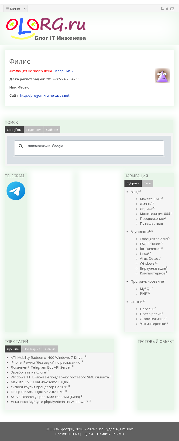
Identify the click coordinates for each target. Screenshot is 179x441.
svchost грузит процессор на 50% (39, 386)
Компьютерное (153, 273)
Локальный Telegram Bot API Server (41, 367)
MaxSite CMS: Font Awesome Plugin (39, 382)
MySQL (146, 288)
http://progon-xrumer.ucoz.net (44, 95)
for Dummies (151, 248)
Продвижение (152, 218)
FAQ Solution (151, 243)
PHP (145, 293)
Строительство (153, 318)
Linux (145, 253)
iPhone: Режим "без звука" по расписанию (46, 362)
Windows (148, 263)
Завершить (63, 70)
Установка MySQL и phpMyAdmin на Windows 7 (49, 401)
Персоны (148, 308)
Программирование (149, 281)
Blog (136, 191)
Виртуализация (153, 268)
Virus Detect (150, 258)
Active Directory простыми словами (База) (45, 396)
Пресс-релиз (151, 313)
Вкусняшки (142, 231)
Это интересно (154, 323)
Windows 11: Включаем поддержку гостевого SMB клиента (60, 377)
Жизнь (147, 203)
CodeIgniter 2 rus (154, 238)
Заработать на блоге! (29, 372)
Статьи (138, 301)
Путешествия (152, 223)
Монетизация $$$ (156, 213)
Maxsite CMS (151, 198)
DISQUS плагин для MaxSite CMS (37, 391)
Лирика (147, 208)
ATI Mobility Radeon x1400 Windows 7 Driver (47, 357)
